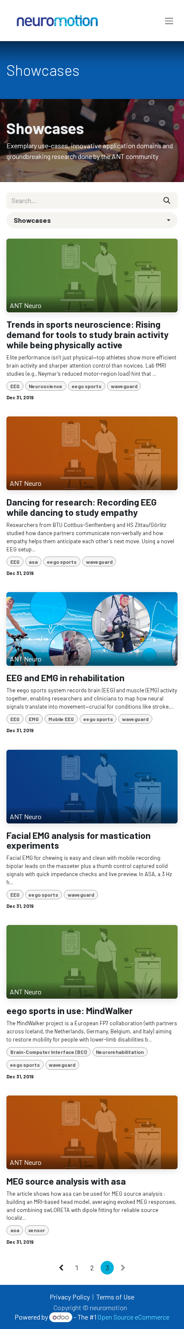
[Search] (167, 200)
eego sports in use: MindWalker (69, 1011)
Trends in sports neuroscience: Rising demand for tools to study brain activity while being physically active (87, 334)
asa (33, 562)
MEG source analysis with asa (66, 1181)
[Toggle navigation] (169, 21)
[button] (92, 220)
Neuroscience (45, 386)
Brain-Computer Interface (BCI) (48, 1052)
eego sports (86, 386)
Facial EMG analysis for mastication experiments (78, 840)
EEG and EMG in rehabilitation (65, 678)
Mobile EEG (61, 719)
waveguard (124, 386)
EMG (34, 719)
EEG (15, 386)
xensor (36, 1230)
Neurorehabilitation (120, 1052)
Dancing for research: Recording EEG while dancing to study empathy (81, 507)
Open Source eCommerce (133, 1317)
